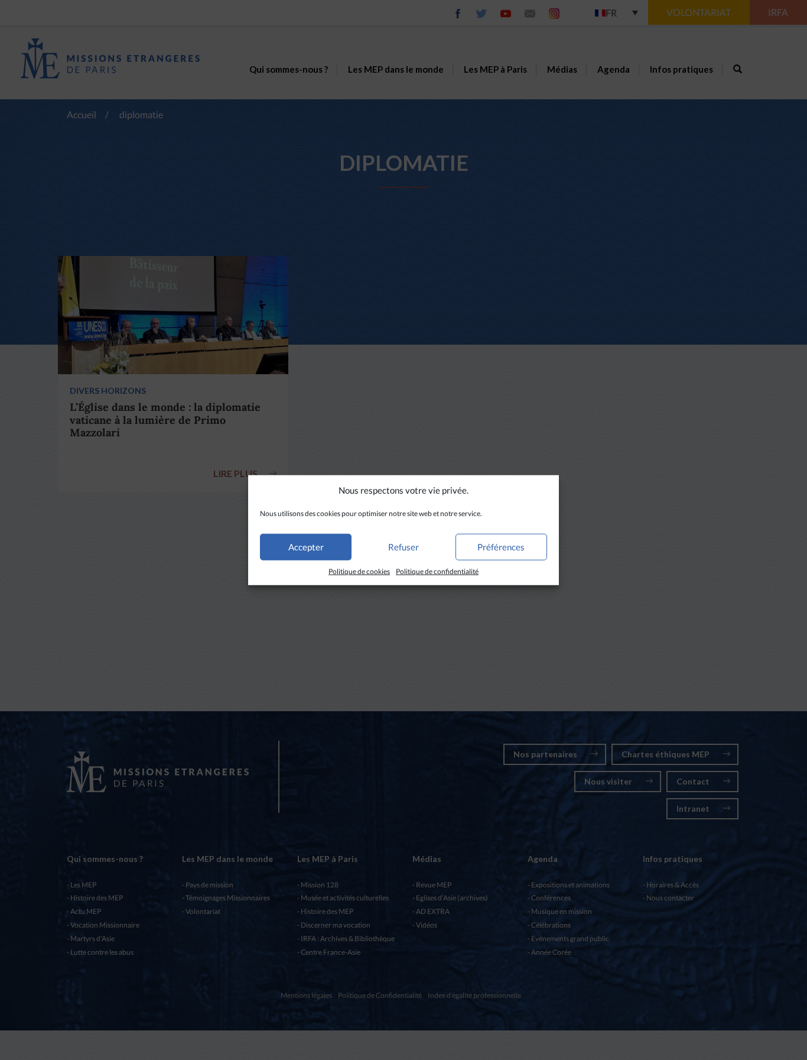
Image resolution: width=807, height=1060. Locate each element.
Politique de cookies (359, 571)
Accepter (306, 547)
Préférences (501, 547)
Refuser (403, 547)
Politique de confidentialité (437, 571)
